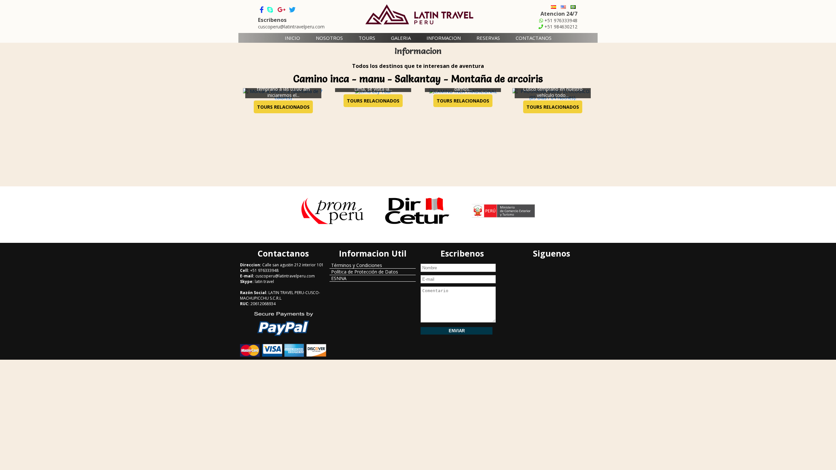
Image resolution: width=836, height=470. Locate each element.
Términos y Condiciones (356, 265)
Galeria (401, 38)
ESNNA (338, 278)
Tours (367, 38)
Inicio (292, 38)
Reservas (488, 38)
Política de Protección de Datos (364, 272)
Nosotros (329, 38)
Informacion (443, 38)
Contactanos (534, 38)
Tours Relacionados (283, 107)
